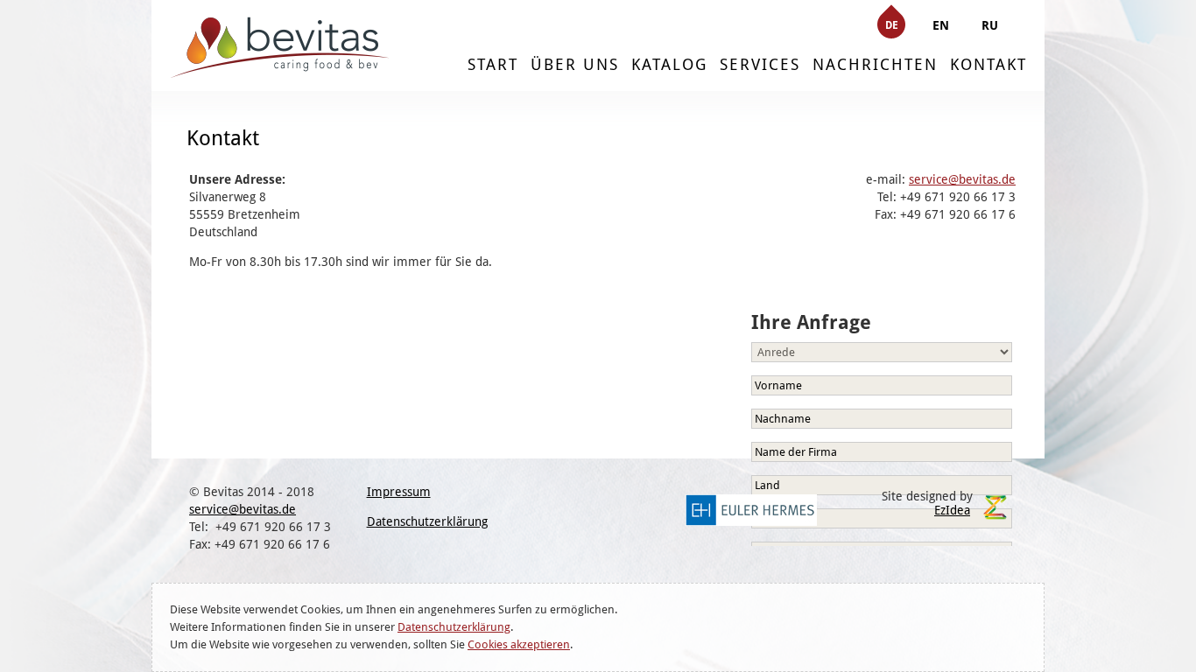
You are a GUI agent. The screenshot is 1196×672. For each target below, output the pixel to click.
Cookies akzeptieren (519, 644)
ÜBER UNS (575, 64)
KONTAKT (988, 64)
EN (940, 25)
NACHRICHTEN (875, 64)
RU (989, 25)
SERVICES (760, 64)
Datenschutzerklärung (453, 627)
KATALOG (669, 64)
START (493, 64)
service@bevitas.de (962, 179)
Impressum (399, 492)
